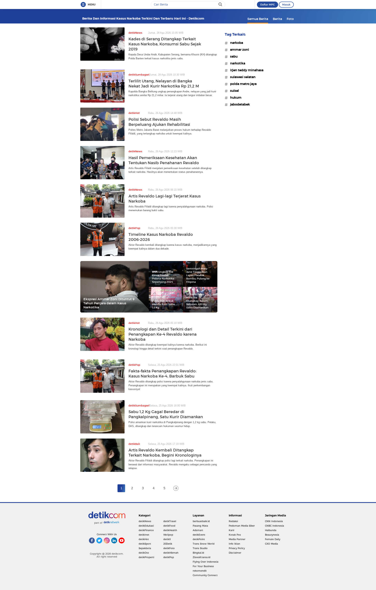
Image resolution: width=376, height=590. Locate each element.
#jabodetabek (239, 104)
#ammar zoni (238, 49)
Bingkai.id (198, 552)
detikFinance (146, 530)
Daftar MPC (267, 4)
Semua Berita (257, 19)
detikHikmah (170, 552)
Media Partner (237, 539)
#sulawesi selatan (242, 77)
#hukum (234, 97)
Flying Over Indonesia (205, 561)
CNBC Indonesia (274, 525)
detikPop (168, 557)
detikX (167, 539)
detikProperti (146, 557)
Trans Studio (200, 548)
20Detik (167, 543)
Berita (277, 19)
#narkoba (235, 43)
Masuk (286, 4)
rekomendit (200, 570)
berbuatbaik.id (201, 521)
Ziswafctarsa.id (201, 557)
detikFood (169, 525)
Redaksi (233, 521)
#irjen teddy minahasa (245, 70)
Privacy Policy (237, 548)
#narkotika (236, 63)
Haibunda (270, 530)
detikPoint (199, 539)
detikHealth (170, 530)
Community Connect (205, 575)
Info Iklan (234, 543)
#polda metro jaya (242, 84)
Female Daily (272, 539)
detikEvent (199, 534)
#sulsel (233, 91)
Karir (231, 530)
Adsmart (198, 530)
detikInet (144, 534)
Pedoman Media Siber (242, 525)
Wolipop (168, 534)
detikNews (145, 521)
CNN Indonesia (274, 521)
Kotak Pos (235, 534)
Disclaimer (235, 552)
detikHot (144, 539)
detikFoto (169, 548)
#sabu (233, 56)
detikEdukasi (146, 525)
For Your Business (203, 566)
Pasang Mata (200, 525)
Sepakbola (145, 548)
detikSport (145, 543)
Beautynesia (272, 534)
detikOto (144, 552)
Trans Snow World (203, 543)
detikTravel (169, 521)
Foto (290, 19)
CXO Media (271, 543)
